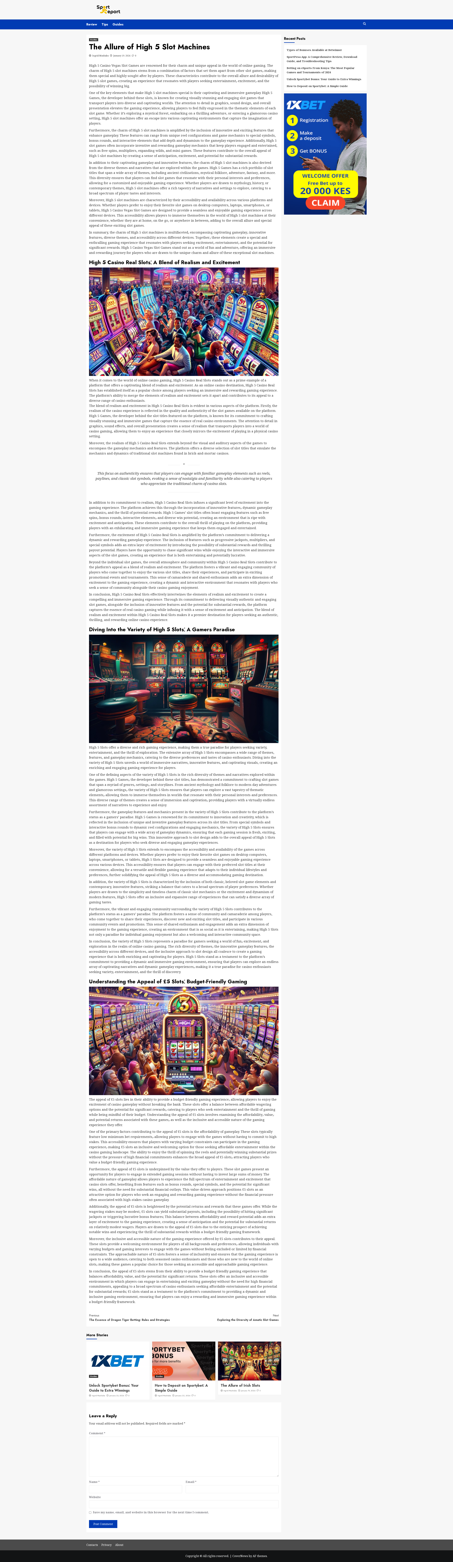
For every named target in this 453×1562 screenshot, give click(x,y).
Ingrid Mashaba (100, 55)
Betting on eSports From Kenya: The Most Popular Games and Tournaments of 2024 (321, 70)
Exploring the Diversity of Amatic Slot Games (248, 1317)
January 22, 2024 (182, 1395)
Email (191, 1482)
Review (91, 24)
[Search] (364, 24)
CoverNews (240, 1556)
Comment (97, 1433)
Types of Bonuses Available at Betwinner (314, 50)
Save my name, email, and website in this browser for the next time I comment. (151, 1512)
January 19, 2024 (121, 55)
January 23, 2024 (116, 1395)
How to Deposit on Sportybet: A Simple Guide (181, 1388)
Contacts (92, 1545)
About (119, 1545)
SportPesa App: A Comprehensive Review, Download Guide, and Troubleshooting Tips (322, 59)
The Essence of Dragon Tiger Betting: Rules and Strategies (129, 1317)
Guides (118, 24)
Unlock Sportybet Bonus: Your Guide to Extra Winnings (114, 1388)
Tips (105, 24)
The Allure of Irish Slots (240, 1385)
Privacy (106, 1545)
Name (94, 1482)
